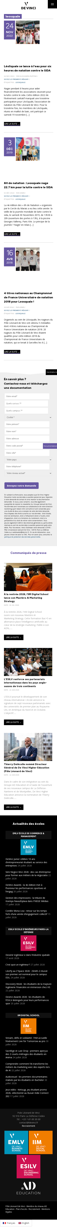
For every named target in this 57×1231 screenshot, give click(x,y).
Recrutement (28, 1125)
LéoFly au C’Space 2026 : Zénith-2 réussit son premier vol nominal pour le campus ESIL (27, 974)
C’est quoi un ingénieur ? (18, 964)
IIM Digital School (29, 1015)
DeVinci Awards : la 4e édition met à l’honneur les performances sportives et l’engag (26, 888)
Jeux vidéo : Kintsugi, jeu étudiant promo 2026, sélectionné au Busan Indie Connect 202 (27, 1093)
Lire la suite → (12, 124)
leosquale (20, 82)
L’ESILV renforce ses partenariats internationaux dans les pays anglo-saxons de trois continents (25, 683)
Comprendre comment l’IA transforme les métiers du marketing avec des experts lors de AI (28, 1067)
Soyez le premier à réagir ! (16, 79)
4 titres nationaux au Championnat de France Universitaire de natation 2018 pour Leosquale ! (28, 297)
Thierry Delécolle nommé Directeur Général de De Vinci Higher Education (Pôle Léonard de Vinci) (26, 768)
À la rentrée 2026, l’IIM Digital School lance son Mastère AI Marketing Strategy (26, 598)
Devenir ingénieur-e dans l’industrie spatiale (28, 954)
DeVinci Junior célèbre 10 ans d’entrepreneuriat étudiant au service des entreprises (26, 862)
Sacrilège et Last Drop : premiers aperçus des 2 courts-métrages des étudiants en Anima (27, 1054)
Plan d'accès (21, 1209)
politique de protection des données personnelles (22, 537)
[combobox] (26, 403)
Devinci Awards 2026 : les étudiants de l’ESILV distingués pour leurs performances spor (27, 1000)
